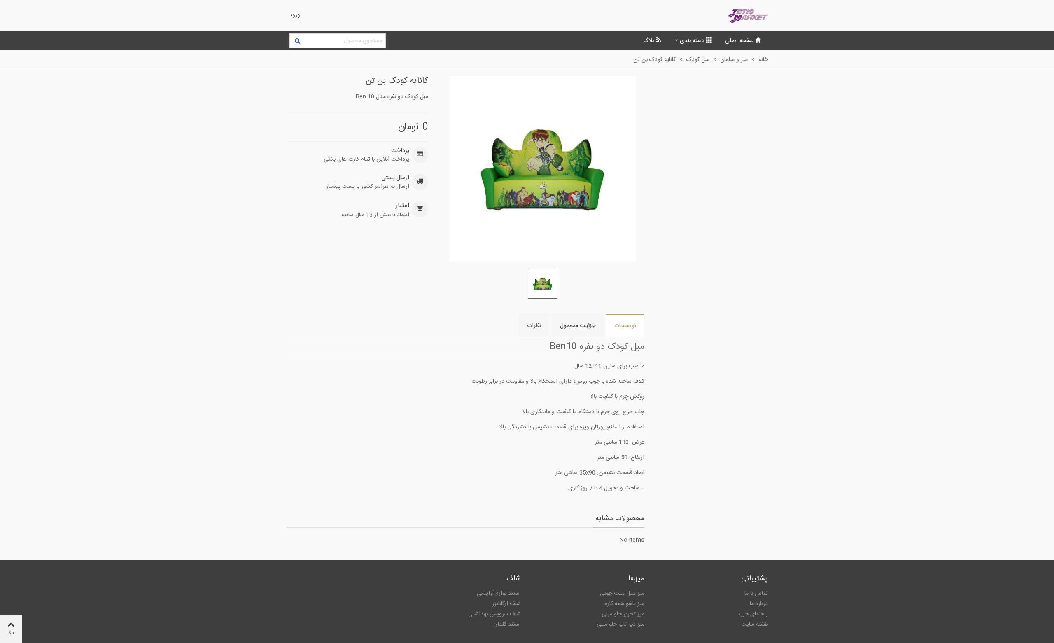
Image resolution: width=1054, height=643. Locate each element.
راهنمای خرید (752, 614)
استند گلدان (507, 624)
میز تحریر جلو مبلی (623, 614)
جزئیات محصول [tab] (577, 326)
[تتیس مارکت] (722, 15)
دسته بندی (692, 41)
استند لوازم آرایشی (499, 594)
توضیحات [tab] (625, 326)
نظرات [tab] (534, 326)
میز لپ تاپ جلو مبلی (620, 624)
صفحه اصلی (739, 41)
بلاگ (648, 41)
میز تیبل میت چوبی (622, 594)
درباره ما (759, 604)
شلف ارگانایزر (506, 604)
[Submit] (297, 41)
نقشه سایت (754, 624)
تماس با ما (756, 594)
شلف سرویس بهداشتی (494, 614)
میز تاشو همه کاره (624, 604)
